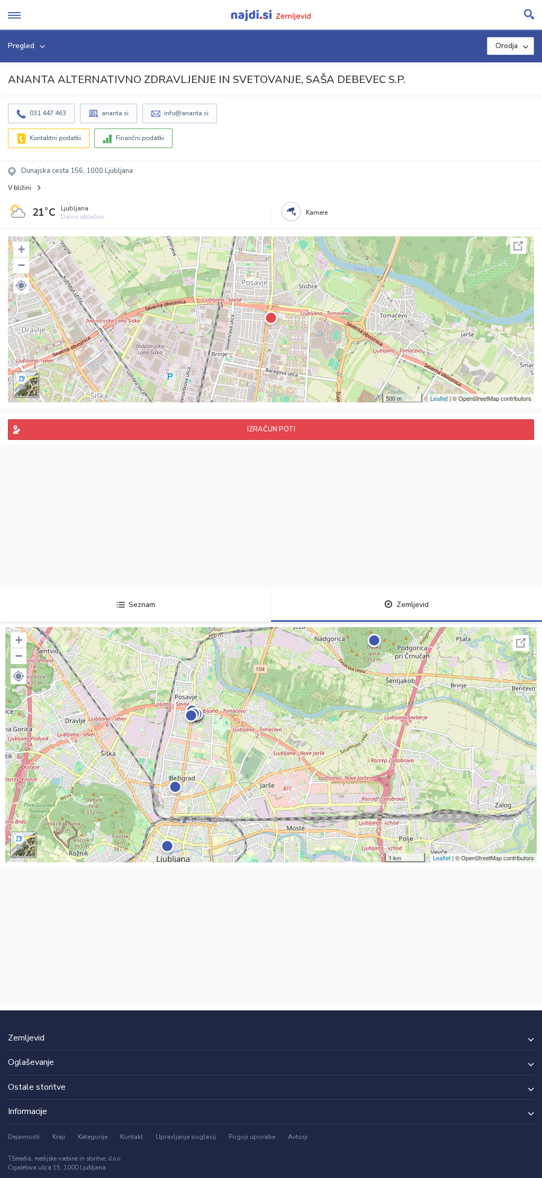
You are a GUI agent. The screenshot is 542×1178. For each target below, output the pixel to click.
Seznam (142, 605)
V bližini (19, 187)
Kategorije (92, 1137)
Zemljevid (412, 605)
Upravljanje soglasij (186, 1137)
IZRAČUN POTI (271, 429)
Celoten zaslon (518, 246)
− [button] (21, 265)
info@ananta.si (186, 113)
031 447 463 (48, 113)
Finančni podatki (140, 138)
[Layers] (26, 384)
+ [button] (21, 249)
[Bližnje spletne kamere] (291, 211)
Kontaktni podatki (55, 138)
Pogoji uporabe (252, 1137)
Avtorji (298, 1137)
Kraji (58, 1137)
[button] (21, 285)
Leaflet (439, 398)
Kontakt (131, 1137)
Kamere (317, 212)
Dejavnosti (24, 1137)
